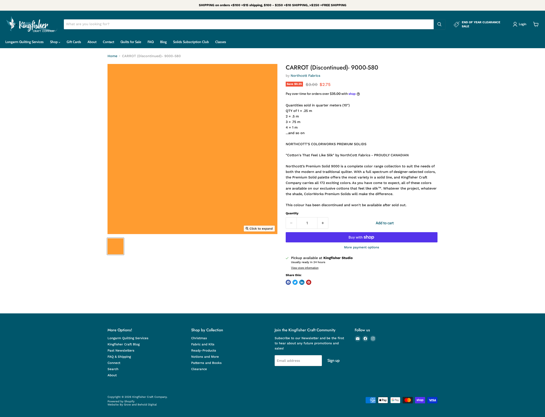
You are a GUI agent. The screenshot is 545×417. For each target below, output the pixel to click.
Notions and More (205, 357)
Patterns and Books (206, 363)
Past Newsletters (121, 350)
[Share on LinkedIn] (301, 282)
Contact (108, 42)
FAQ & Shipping (119, 357)
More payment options (361, 247)
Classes (220, 42)
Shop (54, 42)
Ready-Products (203, 350)
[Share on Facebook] (288, 282)
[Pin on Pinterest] (308, 282)
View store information (304, 267)
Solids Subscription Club (191, 42)
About (91, 42)
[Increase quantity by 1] (322, 223)
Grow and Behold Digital (140, 404)
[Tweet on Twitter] (295, 282)
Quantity (292, 213)
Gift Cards (74, 42)
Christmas (199, 338)
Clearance (199, 369)
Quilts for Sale (130, 42)
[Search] (439, 24)
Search (113, 369)
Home (112, 56)
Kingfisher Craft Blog (124, 344)
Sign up (333, 360)
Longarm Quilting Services (24, 42)
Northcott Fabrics (305, 76)
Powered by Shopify (121, 401)
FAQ (151, 42)
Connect (114, 363)
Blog (163, 42)
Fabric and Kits (202, 344)
